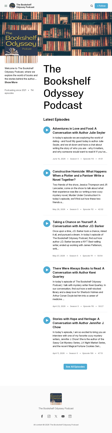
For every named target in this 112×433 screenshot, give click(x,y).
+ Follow (101, 6)
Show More (11, 82)
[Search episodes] (92, 6)
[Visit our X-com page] (56, 416)
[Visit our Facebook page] (42, 416)
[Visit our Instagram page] (49, 416)
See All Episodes (75, 366)
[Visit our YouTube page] (63, 416)
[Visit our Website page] (70, 416)
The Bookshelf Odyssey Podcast (25, 5)
